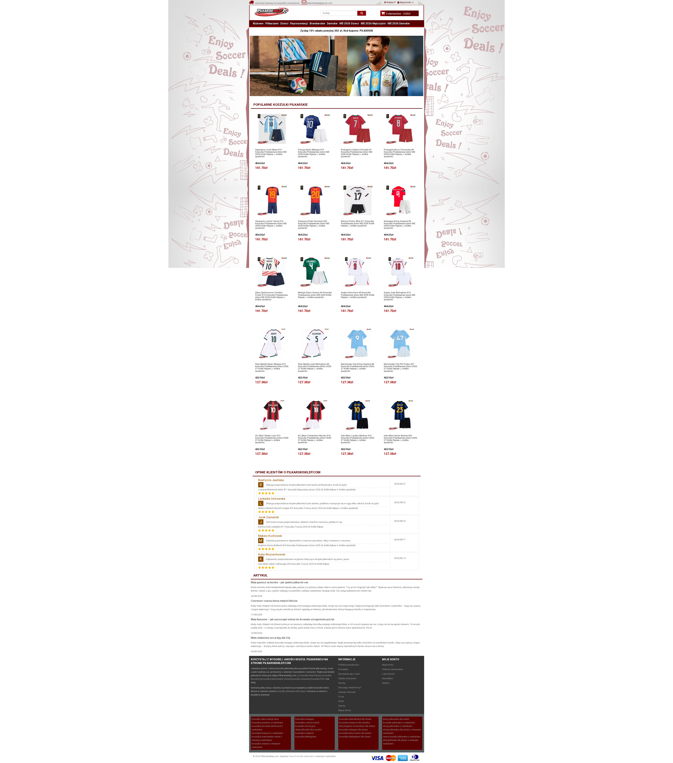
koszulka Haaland (304, 733)
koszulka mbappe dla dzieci (353, 729)
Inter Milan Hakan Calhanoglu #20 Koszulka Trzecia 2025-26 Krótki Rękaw (293, 564)
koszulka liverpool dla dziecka (354, 722)
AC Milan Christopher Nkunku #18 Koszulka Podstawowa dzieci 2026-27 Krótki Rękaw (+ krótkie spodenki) (315, 439)
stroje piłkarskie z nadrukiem (397, 726)
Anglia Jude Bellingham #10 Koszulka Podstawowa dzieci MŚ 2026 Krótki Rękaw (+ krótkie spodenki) (399, 296)
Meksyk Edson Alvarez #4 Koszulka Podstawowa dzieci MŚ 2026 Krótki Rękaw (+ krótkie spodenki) (315, 294)
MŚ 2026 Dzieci (349, 23)
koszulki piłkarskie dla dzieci (291, 691)
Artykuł (385, 683)
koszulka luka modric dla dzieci (355, 733)
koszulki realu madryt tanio (265, 719)
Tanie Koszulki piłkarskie (301, 756)
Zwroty (341, 683)
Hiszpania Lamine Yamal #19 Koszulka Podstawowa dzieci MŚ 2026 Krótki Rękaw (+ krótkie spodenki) (271, 224)
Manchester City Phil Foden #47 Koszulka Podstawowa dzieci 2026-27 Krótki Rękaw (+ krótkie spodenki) (401, 367)
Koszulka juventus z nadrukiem (267, 722)
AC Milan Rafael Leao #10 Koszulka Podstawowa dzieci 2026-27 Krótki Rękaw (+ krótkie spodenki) (272, 439)
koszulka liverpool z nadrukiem (267, 733)
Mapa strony (344, 710)
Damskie (332, 23)
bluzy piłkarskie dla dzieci (396, 719)
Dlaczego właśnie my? (349, 687)
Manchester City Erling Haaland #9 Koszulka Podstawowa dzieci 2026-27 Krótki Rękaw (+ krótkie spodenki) (358, 367)
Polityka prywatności (348, 664)
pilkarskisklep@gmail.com (319, 3)
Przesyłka (343, 669)
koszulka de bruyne (305, 726)
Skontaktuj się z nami (349, 674)
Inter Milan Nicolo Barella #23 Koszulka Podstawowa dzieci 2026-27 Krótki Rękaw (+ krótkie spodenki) (401, 439)
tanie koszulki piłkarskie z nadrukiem (401, 736)
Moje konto (388, 664)
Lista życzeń (388, 674)
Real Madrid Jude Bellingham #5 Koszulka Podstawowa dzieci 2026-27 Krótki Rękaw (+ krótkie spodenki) (315, 367)
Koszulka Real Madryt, (310, 675)
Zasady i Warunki (347, 692)
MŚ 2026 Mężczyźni (373, 23)
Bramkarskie (317, 23)
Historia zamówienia (392, 669)
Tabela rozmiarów (347, 678)
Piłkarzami (271, 23)
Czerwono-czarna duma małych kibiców (274, 600)
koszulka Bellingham (305, 736)
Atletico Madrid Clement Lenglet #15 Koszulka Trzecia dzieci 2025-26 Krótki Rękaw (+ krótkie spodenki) (308, 508)
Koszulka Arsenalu (300, 679)
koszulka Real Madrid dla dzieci (355, 719)
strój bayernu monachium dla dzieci (357, 726)
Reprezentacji (299, 23)
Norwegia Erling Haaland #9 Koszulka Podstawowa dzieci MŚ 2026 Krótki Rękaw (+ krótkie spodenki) (399, 224)
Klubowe (258, 23)
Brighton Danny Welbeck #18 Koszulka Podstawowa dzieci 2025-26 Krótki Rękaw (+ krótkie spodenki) (307, 545)
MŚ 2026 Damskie (399, 23)
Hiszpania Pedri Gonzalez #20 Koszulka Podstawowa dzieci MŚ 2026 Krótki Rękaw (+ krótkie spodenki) (313, 224)
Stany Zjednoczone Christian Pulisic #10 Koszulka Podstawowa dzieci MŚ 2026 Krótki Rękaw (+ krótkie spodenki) (271, 296)
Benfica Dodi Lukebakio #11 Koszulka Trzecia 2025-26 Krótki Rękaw (290, 527)
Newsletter (387, 678)
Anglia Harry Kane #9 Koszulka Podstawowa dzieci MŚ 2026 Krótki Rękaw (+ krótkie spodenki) (357, 294)
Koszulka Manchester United (275, 679)
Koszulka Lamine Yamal (307, 722)
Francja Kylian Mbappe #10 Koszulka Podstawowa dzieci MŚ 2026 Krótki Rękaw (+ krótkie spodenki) (313, 153)
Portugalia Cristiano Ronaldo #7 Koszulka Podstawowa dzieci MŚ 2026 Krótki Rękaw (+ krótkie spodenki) (356, 153)
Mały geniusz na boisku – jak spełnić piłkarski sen (279, 582)
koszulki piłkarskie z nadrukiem (399, 722)
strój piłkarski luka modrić (308, 729)
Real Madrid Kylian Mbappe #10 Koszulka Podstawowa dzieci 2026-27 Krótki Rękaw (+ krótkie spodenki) (272, 367)
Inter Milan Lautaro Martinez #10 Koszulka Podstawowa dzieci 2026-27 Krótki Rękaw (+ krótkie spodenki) (358, 439)
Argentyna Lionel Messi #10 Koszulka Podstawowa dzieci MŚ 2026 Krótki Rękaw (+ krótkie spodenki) (271, 153)
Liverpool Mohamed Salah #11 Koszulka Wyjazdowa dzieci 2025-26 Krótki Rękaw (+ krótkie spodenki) (307, 489)
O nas (341, 696)
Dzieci (284, 23)
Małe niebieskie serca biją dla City (270, 637)
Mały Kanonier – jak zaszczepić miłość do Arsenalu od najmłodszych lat (292, 619)
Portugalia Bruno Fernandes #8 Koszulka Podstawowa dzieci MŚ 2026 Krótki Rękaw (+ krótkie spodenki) (399, 153)
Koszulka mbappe (304, 719)
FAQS (341, 701)
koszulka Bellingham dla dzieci (355, 736)
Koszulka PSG (317, 679)
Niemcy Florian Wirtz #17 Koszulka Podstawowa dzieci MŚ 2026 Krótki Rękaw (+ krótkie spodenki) (357, 223)
